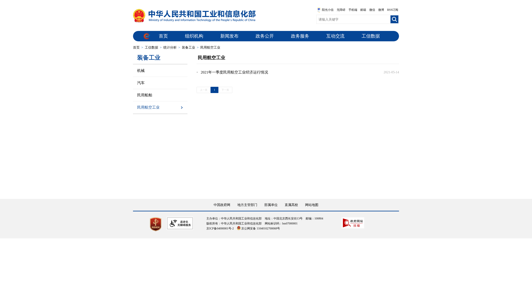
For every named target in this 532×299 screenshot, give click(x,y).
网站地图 (311, 205)
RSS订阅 (392, 9)
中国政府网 (222, 205)
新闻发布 (229, 36)
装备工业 (188, 47)
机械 (141, 71)
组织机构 (194, 36)
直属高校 (291, 205)
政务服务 (300, 36)
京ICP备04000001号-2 (220, 228)
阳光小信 (328, 9)
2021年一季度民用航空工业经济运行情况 (234, 72)
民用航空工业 (210, 47)
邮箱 (363, 9)
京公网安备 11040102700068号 (260, 228)
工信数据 (371, 36)
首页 (163, 36)
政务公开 (265, 36)
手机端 (353, 9)
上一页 (203, 89)
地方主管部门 (247, 205)
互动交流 (335, 36)
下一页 (225, 89)
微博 (381, 9)
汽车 (141, 83)
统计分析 (170, 47)
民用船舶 (144, 95)
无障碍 (341, 9)
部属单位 (271, 205)
